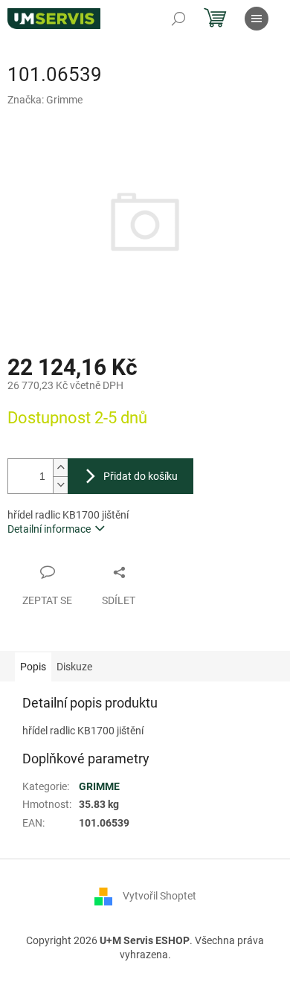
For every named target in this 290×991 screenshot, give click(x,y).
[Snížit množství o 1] (60, 484)
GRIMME (99, 786)
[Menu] (256, 18)
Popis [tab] (33, 667)
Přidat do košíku (140, 476)
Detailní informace (49, 529)
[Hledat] (178, 18)
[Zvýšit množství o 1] (60, 467)
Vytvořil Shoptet (159, 896)
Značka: (45, 100)
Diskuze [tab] (74, 667)
